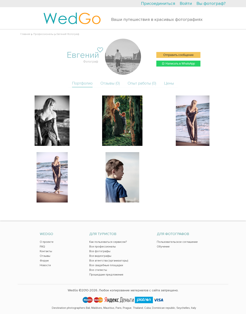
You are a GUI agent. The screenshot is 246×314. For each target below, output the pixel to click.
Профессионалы (43, 34)
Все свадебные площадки (106, 265)
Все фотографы (99, 251)
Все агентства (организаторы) (108, 260)
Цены (169, 83)
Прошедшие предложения (106, 274)
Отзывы (45, 256)
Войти (186, 3)
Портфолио (82, 83)
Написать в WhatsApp (180, 64)
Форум (44, 260)
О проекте (46, 242)
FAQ (42, 246)
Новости (45, 265)
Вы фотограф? (211, 3)
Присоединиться (158, 3)
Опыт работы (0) (142, 83)
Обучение (163, 246)
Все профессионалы (102, 246)
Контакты (46, 251)
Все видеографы (100, 256)
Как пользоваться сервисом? (108, 242)
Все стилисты (98, 270)
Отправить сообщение (178, 55)
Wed (72, 18)
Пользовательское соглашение (177, 242)
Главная (25, 34)
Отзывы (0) (110, 83)
